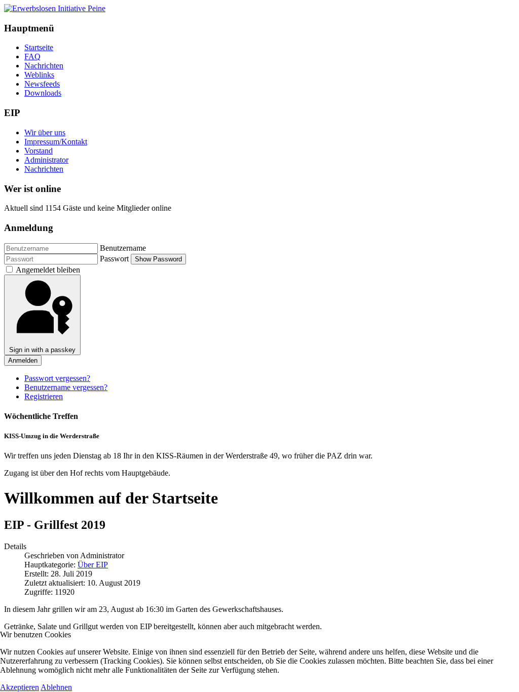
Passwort (114, 258)
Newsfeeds (42, 84)
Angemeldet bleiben (48, 269)
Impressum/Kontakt (55, 141)
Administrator (46, 160)
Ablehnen (56, 687)
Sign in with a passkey (42, 350)
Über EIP (93, 564)
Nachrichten (43, 65)
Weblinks (39, 74)
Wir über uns (44, 132)
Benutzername (123, 248)
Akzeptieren (19, 687)
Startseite (38, 47)
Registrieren (43, 396)
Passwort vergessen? (57, 378)
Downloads (42, 93)
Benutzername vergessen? (65, 387)
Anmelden (23, 360)
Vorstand (38, 150)
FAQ (32, 56)
